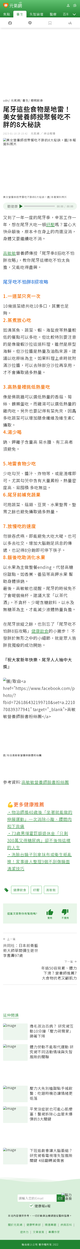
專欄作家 (54, 1232)
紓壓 (50, 224)
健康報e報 (43, 1206)
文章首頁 (38, 1232)
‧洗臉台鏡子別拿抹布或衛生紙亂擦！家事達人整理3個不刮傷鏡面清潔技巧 (39, 861)
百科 (66, 14)
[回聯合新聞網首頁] (6, 5)
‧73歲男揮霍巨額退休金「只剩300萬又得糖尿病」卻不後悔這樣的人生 (39, 840)
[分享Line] (30, 22)
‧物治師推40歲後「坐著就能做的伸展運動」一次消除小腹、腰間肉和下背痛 (39, 819)
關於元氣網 (15, 1224)
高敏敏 (9, 253)
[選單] (74, 5)
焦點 (6, 14)
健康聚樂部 (33, 1224)
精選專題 (50, 1224)
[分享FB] (10, 22)
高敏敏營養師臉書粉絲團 (27, 755)
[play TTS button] (21, 206)
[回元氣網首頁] (16, 5)
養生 (19, 14)
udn (6, 100)
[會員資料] (68, 5)
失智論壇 (36, 14)
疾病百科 (66, 1224)
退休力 (24, 1232)
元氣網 (15, 100)
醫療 (53, 14)
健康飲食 (40, 631)
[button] (74, 14)
